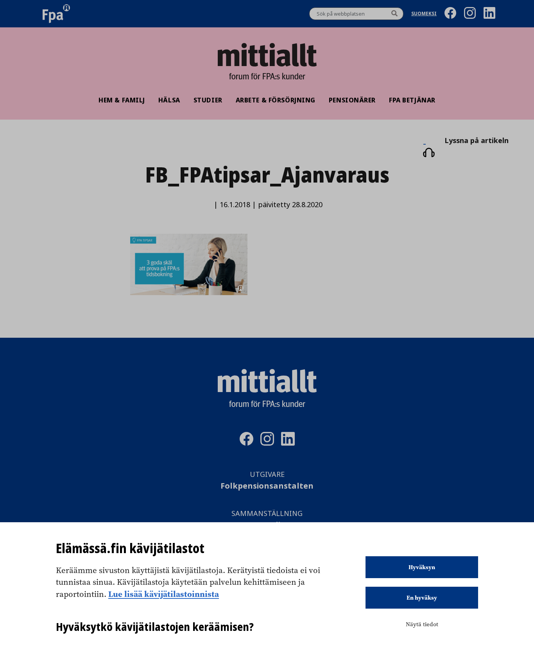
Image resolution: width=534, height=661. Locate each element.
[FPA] (56, 13)
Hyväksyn (422, 567)
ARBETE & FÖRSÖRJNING (275, 100)
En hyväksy (422, 598)
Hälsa (169, 100)
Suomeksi (424, 14)
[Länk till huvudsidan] (267, 54)
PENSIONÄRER (352, 100)
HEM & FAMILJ (122, 100)
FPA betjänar (412, 100)
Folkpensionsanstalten (267, 486)
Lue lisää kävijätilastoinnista (163, 593)
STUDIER (208, 100)
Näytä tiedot (422, 624)
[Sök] (394, 14)
